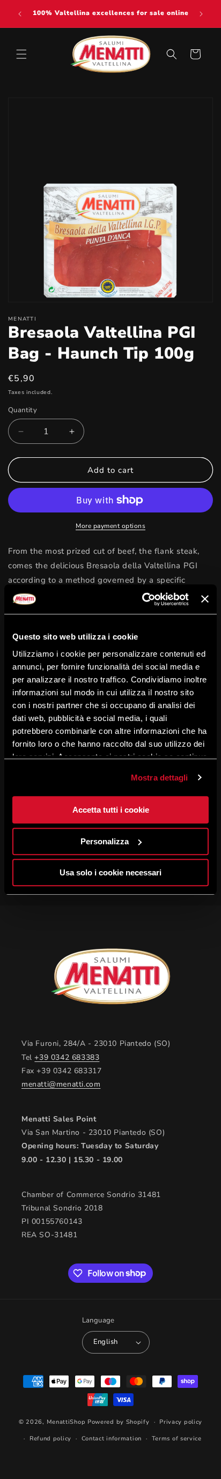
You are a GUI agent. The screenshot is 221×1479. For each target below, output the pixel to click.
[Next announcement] (201, 14)
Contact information (112, 1439)
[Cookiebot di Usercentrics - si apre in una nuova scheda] (143, 599)
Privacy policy (180, 1422)
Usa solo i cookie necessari (110, 872)
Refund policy (50, 1439)
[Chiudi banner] (205, 599)
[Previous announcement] (20, 14)
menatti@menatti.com (60, 1084)
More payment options (110, 526)
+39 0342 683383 (66, 1057)
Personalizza (104, 841)
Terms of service (177, 1439)
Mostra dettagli (159, 777)
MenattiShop (66, 1422)
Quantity (22, 410)
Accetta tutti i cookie (110, 809)
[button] (21, 54)
